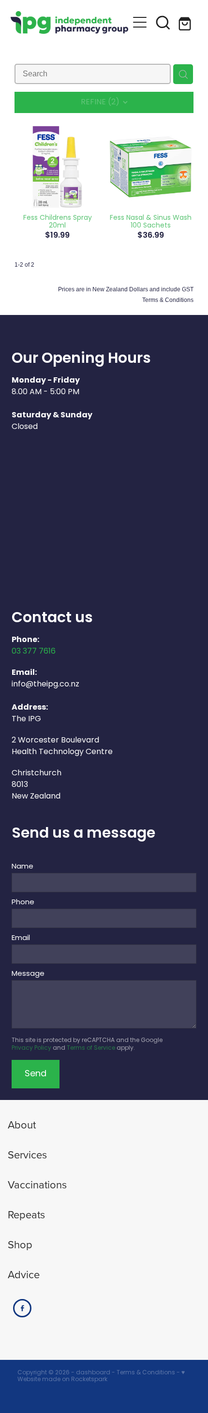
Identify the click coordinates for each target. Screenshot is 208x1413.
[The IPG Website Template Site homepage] (69, 22)
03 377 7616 (34, 651)
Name (22, 867)
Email (21, 938)
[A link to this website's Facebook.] (22, 1308)
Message (28, 974)
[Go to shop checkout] (186, 22)
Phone (23, 902)
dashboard (93, 1373)
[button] (163, 22)
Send (35, 1074)
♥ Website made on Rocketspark (101, 1376)
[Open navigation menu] (139, 22)
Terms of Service (91, 1048)
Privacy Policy (31, 1048)
